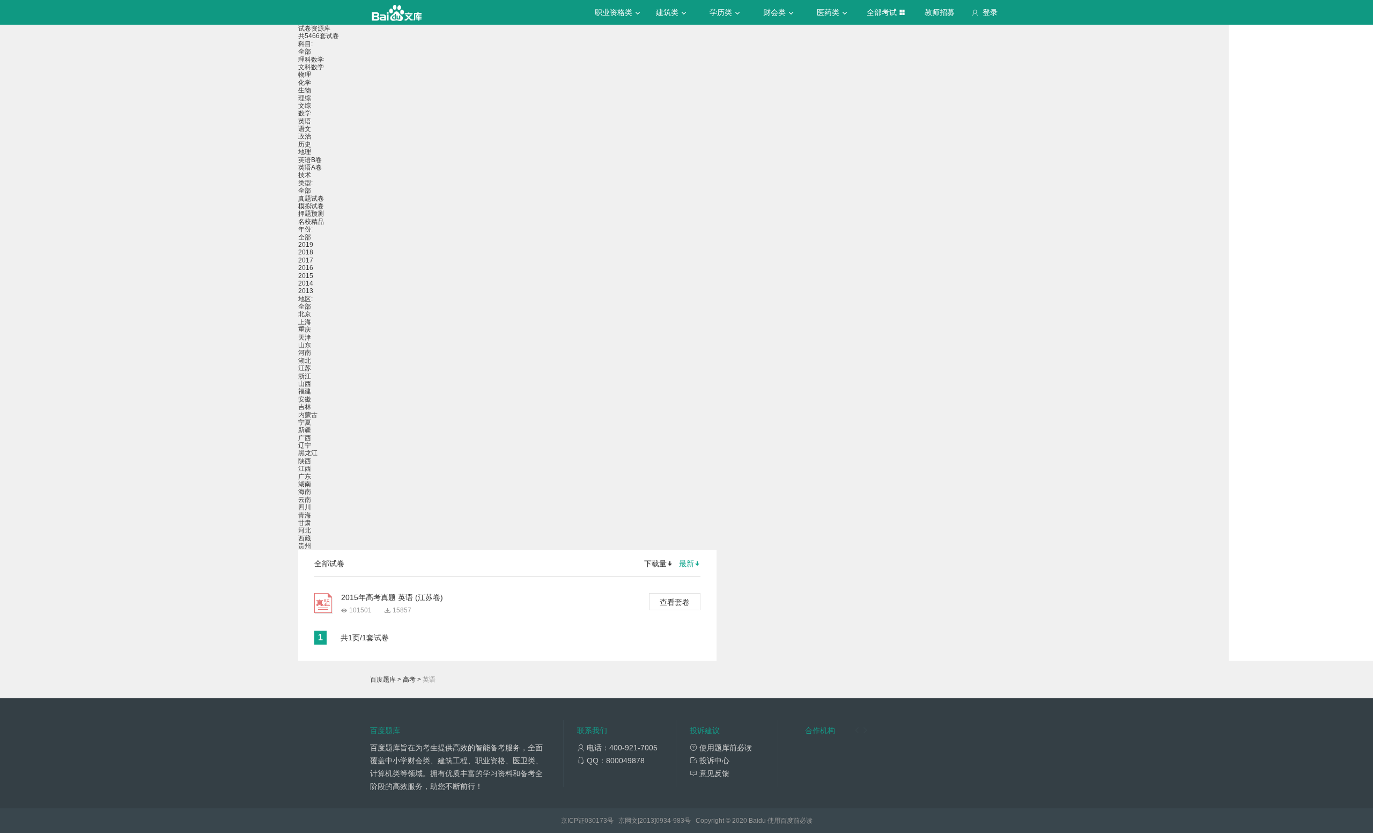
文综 (304, 105)
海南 (304, 491)
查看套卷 (675, 602)
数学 (304, 113)
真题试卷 (311, 198)
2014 (305, 283)
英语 (304, 121)
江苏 (304, 368)
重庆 (304, 329)
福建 (304, 391)
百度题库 (383, 679)
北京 (304, 314)
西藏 (304, 538)
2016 (305, 268)
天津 (304, 337)
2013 (305, 291)
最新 (686, 563)
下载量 (655, 563)
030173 (596, 820)
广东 (304, 476)
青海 (304, 515)
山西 (304, 384)
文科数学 (311, 67)
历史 (304, 144)
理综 (304, 98)
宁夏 (304, 422)
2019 (305, 245)
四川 (304, 507)
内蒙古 (308, 415)
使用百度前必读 (790, 820)
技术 (304, 175)
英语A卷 (310, 167)
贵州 (304, 546)
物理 (304, 74)
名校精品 (311, 221)
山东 (304, 345)
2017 (305, 260)
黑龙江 (308, 453)
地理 (304, 152)
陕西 (304, 461)
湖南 (304, 484)
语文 (304, 129)
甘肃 (304, 523)
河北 (304, 530)
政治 (304, 136)
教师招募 (940, 12)
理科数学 (311, 59)
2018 (305, 252)
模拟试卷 (311, 206)
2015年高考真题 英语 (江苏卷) (392, 597)
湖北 (304, 360)
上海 (304, 322)
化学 (304, 82)
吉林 (304, 407)
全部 (304, 51)
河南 (304, 352)
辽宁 (304, 445)
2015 (305, 276)
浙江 (304, 376)
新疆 (304, 430)
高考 (409, 679)
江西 (304, 468)
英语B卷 (310, 160)
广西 (304, 438)
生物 (304, 90)
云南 (304, 499)
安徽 (304, 399)
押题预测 (311, 213)
